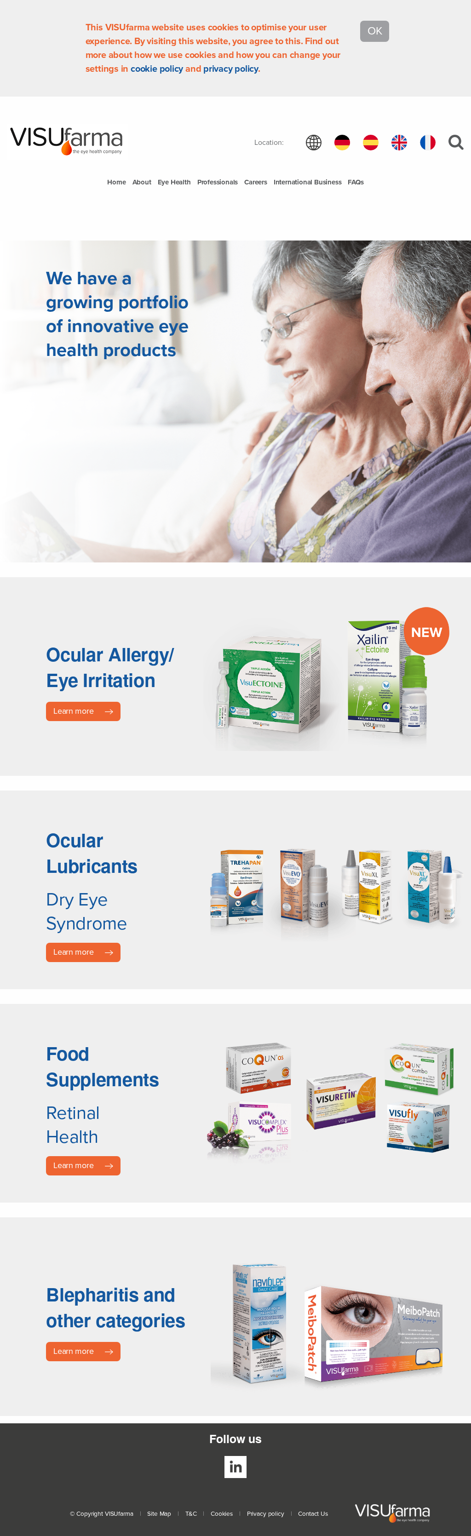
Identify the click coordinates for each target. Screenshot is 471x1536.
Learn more (74, 711)
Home (116, 182)
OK (375, 31)
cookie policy (157, 69)
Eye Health (174, 182)
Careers (255, 182)
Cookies (222, 1514)
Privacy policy (265, 1514)
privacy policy (230, 69)
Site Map (159, 1514)
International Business (308, 182)
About (141, 182)
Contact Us (313, 1514)
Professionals (217, 182)
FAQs (355, 182)
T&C (191, 1514)
